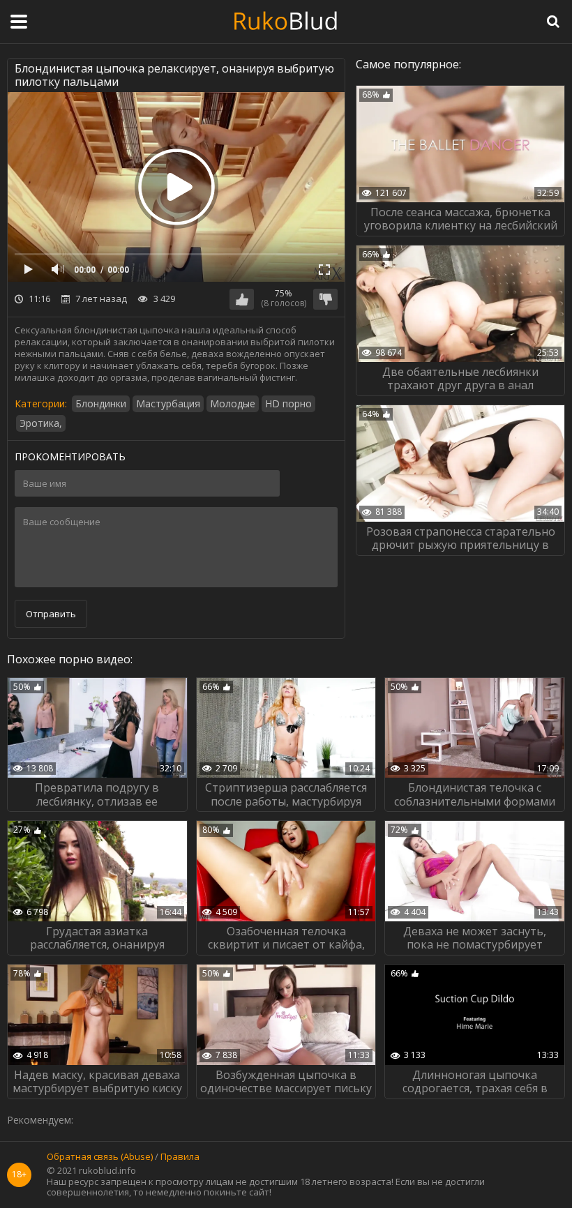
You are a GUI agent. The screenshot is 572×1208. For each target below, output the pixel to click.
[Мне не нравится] (325, 299)
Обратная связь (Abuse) (100, 1157)
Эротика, (41, 423)
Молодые (232, 403)
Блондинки (100, 403)
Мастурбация (168, 403)
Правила (180, 1157)
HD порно (288, 403)
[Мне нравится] (241, 299)
